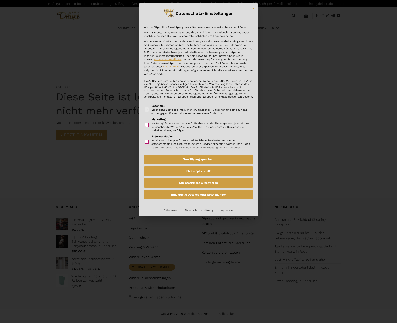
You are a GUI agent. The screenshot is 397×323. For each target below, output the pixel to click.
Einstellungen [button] (171, 66)
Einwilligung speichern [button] (198, 159)
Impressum (227, 210)
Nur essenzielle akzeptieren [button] (198, 182)
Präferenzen (170, 210)
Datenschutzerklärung (168, 59)
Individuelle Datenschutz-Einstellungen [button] (198, 194)
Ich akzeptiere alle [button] (199, 171)
